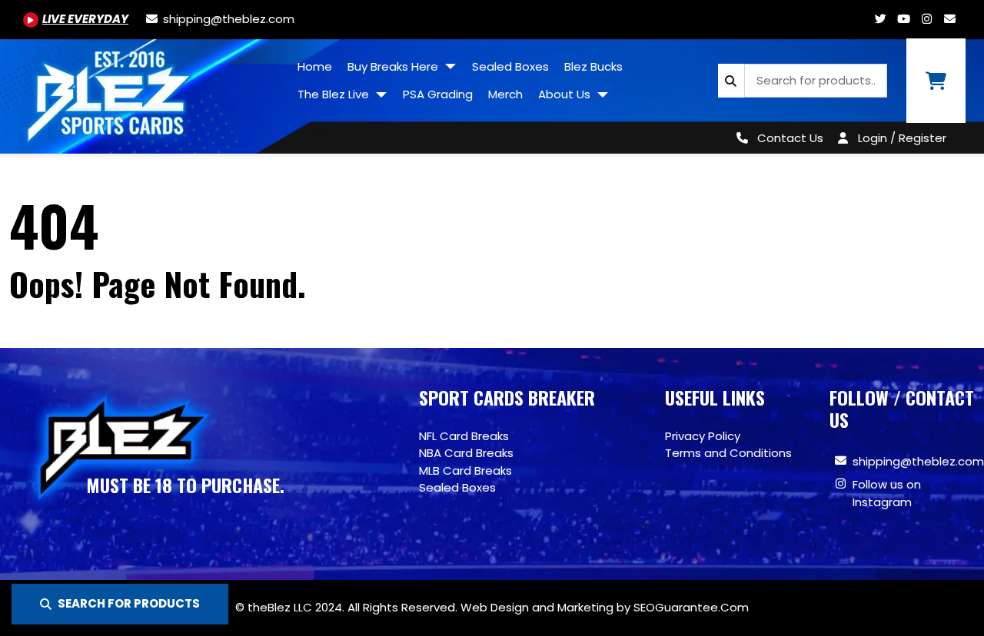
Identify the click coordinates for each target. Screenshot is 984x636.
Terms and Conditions (728, 453)
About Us (565, 94)
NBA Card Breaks (466, 453)
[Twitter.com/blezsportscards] (880, 19)
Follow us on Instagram (887, 493)
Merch (505, 94)
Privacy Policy (702, 436)
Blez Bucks (593, 66)
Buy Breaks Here (394, 66)
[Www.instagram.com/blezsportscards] (926, 19)
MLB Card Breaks (465, 470)
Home (315, 66)
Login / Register (902, 138)
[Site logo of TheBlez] (145, 90)
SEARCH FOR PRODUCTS (129, 603)
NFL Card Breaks (464, 436)
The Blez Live (335, 94)
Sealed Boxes (510, 66)
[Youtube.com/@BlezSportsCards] (903, 19)
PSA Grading (438, 94)
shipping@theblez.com (918, 461)
